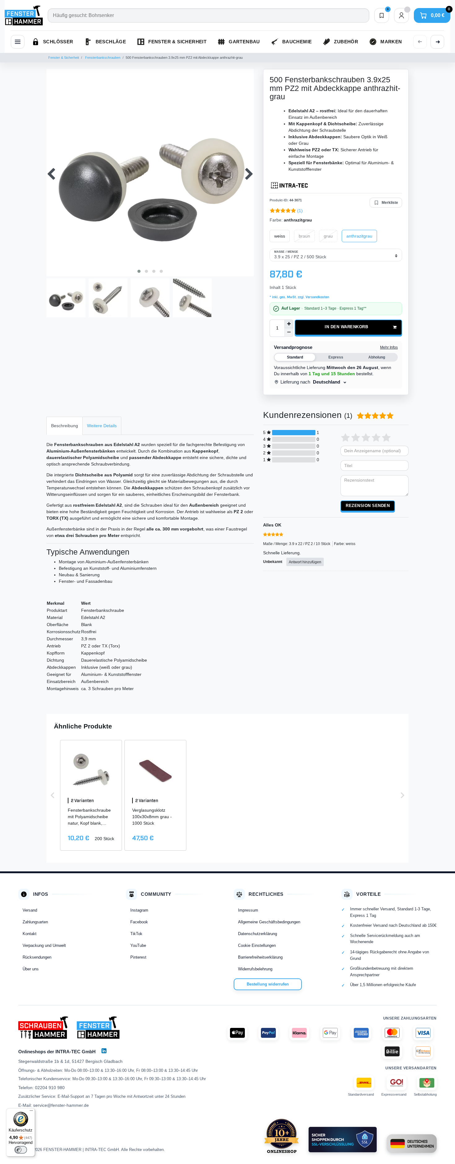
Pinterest (138, 957)
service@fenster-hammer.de (61, 1105)
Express (335, 357)
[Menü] (31, 1112)
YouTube (138, 945)
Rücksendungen (37, 957)
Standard (295, 357)
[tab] (64, 426)
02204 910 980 (50, 1087)
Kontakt (30, 933)
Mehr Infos (389, 347)
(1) (300, 210)
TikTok (136, 933)
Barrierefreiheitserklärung (260, 957)
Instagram (139, 910)
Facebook (139, 922)
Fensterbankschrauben (102, 57)
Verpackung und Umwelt (44, 945)
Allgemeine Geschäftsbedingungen (269, 922)
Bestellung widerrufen (268, 984)
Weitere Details (102, 425)
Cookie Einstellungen (257, 945)
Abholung (376, 357)
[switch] (21, 1149)
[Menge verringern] (288, 332)
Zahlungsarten (35, 922)
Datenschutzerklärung (257, 933)
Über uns (31, 969)
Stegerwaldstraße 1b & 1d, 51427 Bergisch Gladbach (70, 1061)
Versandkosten (317, 297)
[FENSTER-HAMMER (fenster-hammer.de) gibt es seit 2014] (281, 1136)
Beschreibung (64, 425)
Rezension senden (368, 506)
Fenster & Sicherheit (63, 57)
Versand (30, 910)
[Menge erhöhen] (288, 324)
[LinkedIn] (104, 1050)
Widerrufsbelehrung (255, 969)
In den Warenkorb (346, 327)
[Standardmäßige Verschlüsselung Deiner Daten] (343, 1140)
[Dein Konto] (401, 15)
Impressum (248, 910)
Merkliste (390, 202)
